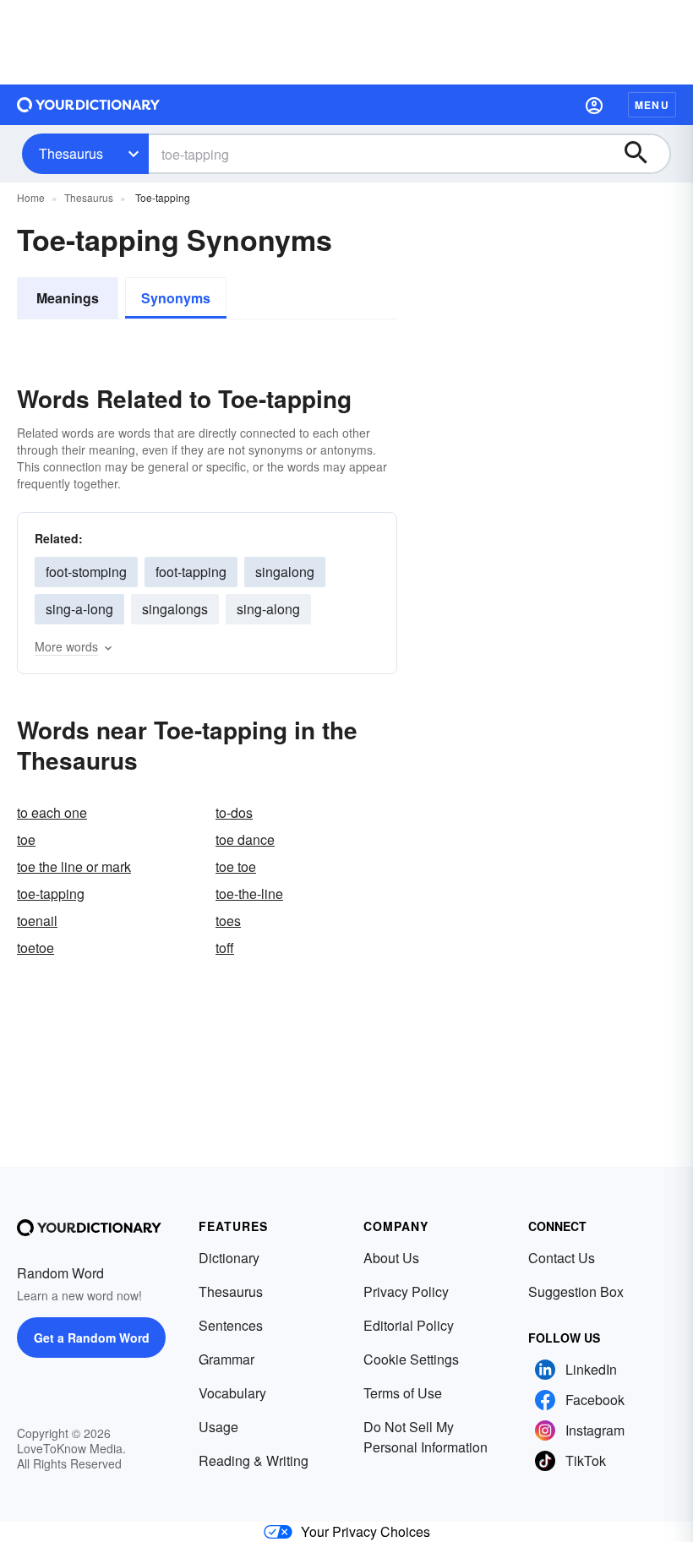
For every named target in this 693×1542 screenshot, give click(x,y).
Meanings (67, 298)
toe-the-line (249, 893)
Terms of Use (402, 1393)
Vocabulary (232, 1393)
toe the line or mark (74, 866)
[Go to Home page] (89, 104)
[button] (594, 105)
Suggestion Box (576, 1291)
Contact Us (561, 1257)
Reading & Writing (253, 1460)
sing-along (268, 608)
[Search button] (644, 153)
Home (31, 197)
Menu (652, 104)
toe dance (245, 839)
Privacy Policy (406, 1291)
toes (228, 920)
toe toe (236, 866)
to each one (52, 812)
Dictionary (229, 1257)
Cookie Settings (411, 1359)
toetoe (35, 947)
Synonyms (175, 298)
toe (26, 839)
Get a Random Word (92, 1337)
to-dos (234, 812)
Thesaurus (71, 153)
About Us (391, 1257)
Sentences (231, 1325)
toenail (37, 920)
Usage (218, 1426)
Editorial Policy (408, 1325)
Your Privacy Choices (365, 1531)
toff (225, 947)
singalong (284, 571)
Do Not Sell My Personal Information (425, 1437)
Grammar (226, 1359)
